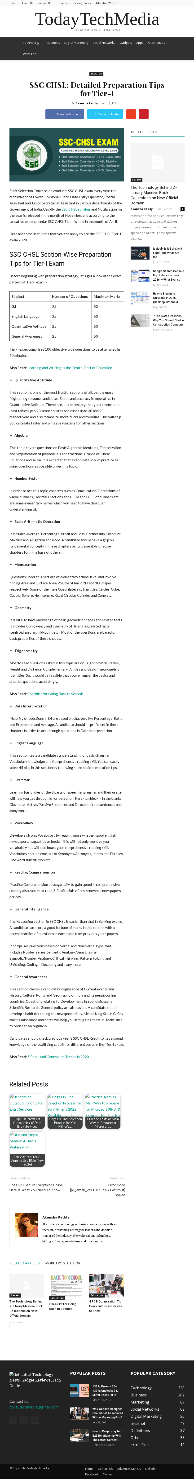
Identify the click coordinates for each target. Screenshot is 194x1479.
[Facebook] (13, 1420)
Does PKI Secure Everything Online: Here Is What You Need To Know (36, 1187)
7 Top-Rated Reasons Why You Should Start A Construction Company (168, 320)
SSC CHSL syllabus (76, 209)
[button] (179, 48)
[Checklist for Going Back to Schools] (66, 1287)
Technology (31, 42)
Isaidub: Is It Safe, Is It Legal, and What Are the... (167, 253)
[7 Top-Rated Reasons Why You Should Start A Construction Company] (140, 320)
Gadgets (126, 42)
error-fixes (140, 1444)
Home (13, 3)
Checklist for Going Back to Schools (55, 694)
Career (15, 1295)
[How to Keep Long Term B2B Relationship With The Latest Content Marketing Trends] (79, 1435)
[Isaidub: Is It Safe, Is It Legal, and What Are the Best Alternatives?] (140, 253)
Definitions (140, 1430)
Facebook (91, 1474)
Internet (138, 1423)
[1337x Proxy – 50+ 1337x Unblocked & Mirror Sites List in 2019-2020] (79, 1390)
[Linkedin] (24, 1420)
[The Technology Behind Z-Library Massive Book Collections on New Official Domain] (26, 1286)
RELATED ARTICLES (24, 1263)
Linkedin (150, 1469)
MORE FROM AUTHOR (62, 1263)
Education (96, 73)
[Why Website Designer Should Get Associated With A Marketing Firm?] (79, 1413)
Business (53, 42)
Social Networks (104, 42)
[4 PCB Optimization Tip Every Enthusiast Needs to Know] (106, 1286)
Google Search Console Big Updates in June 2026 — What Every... (168, 275)
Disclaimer (62, 3)
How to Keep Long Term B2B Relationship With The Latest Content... (108, 1436)
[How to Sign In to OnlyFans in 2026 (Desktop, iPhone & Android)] (140, 298)
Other (136, 1437)
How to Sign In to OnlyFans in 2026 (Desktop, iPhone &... (166, 298)
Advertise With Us (129, 1469)
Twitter (107, 1474)
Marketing (140, 1402)
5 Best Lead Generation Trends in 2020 (58, 1057)
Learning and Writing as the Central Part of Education (69, 368)
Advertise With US (107, 3)
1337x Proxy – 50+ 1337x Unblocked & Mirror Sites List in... (105, 1391)
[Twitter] (35, 1420)
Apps (140, 42)
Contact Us (44, 3)
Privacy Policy (82, 3)
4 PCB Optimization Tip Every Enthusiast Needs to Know (105, 1306)
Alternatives (156, 42)
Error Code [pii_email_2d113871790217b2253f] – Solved (97, 1190)
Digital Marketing (76, 42)
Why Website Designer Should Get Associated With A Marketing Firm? (108, 1413)
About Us (27, 3)
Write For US (31, 54)
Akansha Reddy (87, 103)
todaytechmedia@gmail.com (34, 1407)
